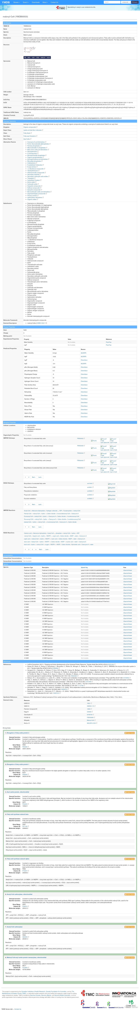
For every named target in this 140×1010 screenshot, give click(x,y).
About (44, 2)
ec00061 (89, 487)
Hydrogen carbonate (51, 511)
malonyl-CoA (76, 511)
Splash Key (84, 567)
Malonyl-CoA (90, 720)
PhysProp (108, 342)
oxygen (47, 544)
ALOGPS (83, 353)
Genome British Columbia (62, 995)
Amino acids (31, 182)
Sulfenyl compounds (33, 188)
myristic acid (69, 542)
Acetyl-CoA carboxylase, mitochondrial (19, 894)
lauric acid (54, 539)
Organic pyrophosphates (35, 157)
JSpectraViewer (127, 570)
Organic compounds (30, 127)
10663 (89, 709)
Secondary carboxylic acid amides (37, 176)
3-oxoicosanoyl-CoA (52, 522)
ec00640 (89, 495)
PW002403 (80, 438)
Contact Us (54, 2)
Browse (16, 2)
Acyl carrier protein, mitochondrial (18, 792)
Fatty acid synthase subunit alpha (18, 859)
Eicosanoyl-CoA (28, 516)
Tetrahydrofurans (32, 171)
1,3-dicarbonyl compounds (35, 169)
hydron (43, 513)
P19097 (25, 871)
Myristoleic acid (75, 544)
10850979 (64, 689)
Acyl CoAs (27, 139)
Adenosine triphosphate (38, 511)
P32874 (25, 906)
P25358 (25, 747)
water (76, 536)
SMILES (43, 57)
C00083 (89, 712)
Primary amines (32, 195)
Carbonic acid (28, 533)
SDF (33, 57)
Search (25, 2)
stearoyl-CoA (27, 522)
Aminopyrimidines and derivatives (37, 159)
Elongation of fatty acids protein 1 (18, 764)
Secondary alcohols (33, 174)
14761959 (88, 682)
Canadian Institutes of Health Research (33, 991)
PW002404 (80, 468)
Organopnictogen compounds (36, 194)
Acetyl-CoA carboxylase (14, 927)
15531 (89, 703)
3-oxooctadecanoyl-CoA (63, 513)
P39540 (25, 774)
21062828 (55, 668)
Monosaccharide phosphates (36, 155)
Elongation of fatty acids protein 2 (18, 733)
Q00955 (25, 937)
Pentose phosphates (33, 146)
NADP (71, 536)
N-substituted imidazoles (34, 165)
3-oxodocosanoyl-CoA (73, 516)
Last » (40, 477)
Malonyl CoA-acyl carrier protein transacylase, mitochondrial (26, 957)
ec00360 (89, 491)
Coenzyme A (75, 513)
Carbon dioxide (51, 513)
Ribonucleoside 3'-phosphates (36, 148)
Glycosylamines (32, 151)
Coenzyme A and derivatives (36, 142)
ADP (60, 511)
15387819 (56, 693)
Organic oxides (32, 199)
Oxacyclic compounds (34, 186)
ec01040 (89, 483)
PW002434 (80, 453)
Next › (34, 477)
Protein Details (130, 733)
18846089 (74, 676)
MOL (29, 57)
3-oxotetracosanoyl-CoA (74, 519)
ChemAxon (84, 360)
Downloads (36, 2)
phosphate (59, 533)
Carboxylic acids (32, 184)
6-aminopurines (32, 153)
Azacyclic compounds (34, 190)
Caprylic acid (36, 536)
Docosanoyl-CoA (28, 519)
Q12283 (25, 967)
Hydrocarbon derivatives (34, 197)
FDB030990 (90, 717)
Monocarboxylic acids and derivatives (38, 192)
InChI (48, 57)
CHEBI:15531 (41, 323)
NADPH (48, 536)
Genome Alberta (46, 995)
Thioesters (30, 178)
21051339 (111, 664)
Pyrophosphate (67, 511)
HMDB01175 (90, 706)
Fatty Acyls (27, 133)
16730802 (126, 678)
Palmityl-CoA (27, 513)
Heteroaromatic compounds (35, 172)
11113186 (80, 685)
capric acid (56, 536)
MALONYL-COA (91, 723)
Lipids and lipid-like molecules (33, 130)
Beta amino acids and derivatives (37, 150)
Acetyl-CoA (27, 511)
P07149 (25, 826)
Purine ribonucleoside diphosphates (38, 144)
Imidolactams (31, 163)
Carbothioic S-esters (33, 180)
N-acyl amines (31, 167)
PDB (37, 57)
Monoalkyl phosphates (34, 161)
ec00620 (89, 498)
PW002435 (80, 460)
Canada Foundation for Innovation (56, 991)
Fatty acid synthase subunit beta (17, 814)
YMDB (6, 2)
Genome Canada (35, 995)
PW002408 (80, 446)
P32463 (25, 804)
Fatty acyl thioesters (30, 136)
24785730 (90, 714)
